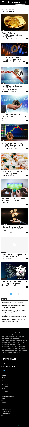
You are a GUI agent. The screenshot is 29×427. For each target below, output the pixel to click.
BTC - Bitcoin (4, 224)
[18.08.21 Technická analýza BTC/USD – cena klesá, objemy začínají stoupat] (14, 22)
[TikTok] (2, 387)
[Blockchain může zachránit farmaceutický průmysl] (14, 161)
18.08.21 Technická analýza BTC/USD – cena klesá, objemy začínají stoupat (12, 35)
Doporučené (4, 278)
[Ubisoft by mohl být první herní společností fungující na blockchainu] (14, 188)
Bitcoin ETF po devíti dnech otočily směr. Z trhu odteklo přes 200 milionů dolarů (14, 320)
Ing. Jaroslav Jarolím (5, 38)
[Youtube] (2, 391)
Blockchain (4, 169)
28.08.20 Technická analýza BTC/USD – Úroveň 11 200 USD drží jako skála (14, 116)
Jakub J (3, 232)
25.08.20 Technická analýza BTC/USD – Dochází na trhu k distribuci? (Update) (12, 145)
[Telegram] (2, 384)
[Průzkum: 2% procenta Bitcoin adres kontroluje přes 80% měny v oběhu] (14, 216)
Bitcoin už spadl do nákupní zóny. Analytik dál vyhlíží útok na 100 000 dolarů (13, 306)
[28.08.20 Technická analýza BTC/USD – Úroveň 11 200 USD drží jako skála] (14, 104)
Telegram (6, 384)
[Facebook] (2, 380)
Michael (3, 258)
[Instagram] (2, 382)
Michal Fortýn (4, 175)
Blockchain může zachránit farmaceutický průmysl (11, 173)
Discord (6, 377)
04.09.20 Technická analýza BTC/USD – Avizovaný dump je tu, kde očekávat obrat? (14, 88)
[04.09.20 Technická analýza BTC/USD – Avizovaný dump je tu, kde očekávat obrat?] (14, 75)
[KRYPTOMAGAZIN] (14, 2)
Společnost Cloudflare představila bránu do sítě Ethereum (14, 255)
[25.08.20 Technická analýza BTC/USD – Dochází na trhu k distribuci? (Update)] (14, 132)
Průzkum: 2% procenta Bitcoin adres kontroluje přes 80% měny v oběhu (14, 229)
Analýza (3, 30)
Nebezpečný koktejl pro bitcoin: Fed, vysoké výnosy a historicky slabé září (13, 311)
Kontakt (3, 370)
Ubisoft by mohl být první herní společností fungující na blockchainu (13, 200)
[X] (2, 389)
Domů (2, 9)
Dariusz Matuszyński (5, 287)
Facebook (6, 380)
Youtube (6, 391)
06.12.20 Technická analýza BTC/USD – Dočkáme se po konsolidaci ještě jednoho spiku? (13, 59)
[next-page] (17, 294)
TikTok (6, 386)
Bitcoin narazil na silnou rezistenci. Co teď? (13, 302)
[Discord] (2, 378)
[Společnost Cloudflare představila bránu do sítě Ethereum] (14, 245)
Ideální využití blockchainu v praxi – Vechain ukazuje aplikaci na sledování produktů (14, 283)
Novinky (3, 252)
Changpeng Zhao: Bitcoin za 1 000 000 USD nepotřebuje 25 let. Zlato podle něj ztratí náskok (14, 315)
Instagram (6, 382)
